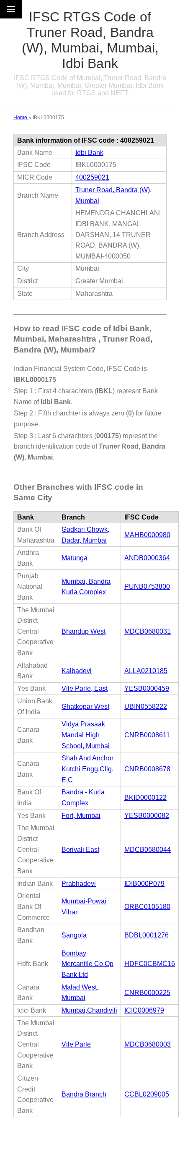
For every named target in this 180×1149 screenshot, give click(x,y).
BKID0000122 (145, 797)
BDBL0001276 (146, 935)
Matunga (74, 557)
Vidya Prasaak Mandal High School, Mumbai (86, 735)
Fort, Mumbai (81, 815)
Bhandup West (83, 631)
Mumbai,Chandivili (89, 1010)
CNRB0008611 (147, 735)
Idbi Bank (89, 152)
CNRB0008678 (147, 769)
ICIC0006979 (144, 1010)
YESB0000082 (146, 815)
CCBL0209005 (146, 1094)
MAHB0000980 (147, 534)
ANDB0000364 (147, 557)
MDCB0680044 (147, 849)
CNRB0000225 (147, 992)
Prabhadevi (79, 883)
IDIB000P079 (144, 883)
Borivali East (80, 849)
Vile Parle (76, 1044)
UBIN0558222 (145, 706)
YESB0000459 (146, 688)
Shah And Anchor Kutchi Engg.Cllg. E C (87, 769)
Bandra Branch (84, 1094)
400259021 (92, 177)
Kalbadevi (77, 670)
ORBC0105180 (147, 906)
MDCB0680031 (147, 631)
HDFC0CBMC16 (149, 963)
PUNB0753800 (147, 586)
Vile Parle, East (85, 688)
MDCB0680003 (147, 1044)
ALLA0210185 (145, 670)
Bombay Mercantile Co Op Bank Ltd (87, 964)
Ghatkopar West (85, 706)
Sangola (74, 935)
